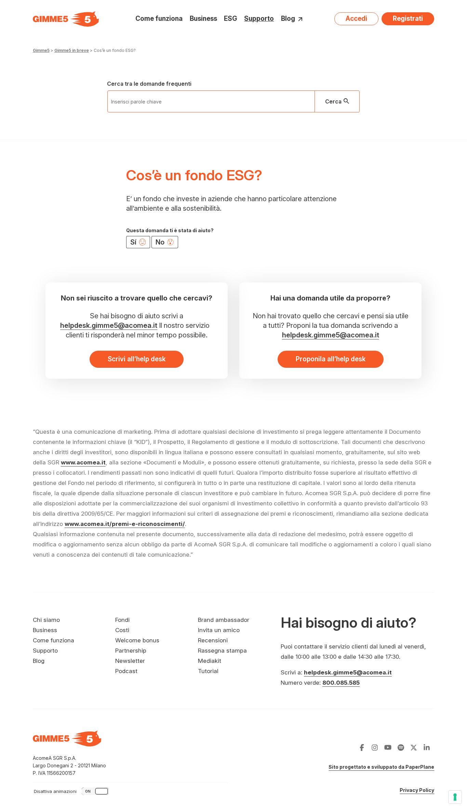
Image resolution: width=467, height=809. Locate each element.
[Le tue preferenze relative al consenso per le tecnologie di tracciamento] (455, 797)
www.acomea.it (83, 462)
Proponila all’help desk (330, 359)
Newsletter (130, 660)
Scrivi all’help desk (136, 359)
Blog (288, 19)
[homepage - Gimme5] (67, 742)
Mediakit (209, 660)
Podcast (126, 671)
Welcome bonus (137, 640)
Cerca (333, 101)
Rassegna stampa (222, 650)
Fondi (122, 619)
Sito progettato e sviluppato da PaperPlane (381, 767)
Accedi (356, 19)
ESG (230, 19)
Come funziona (159, 19)
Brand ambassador (223, 619)
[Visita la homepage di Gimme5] (66, 19)
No (161, 242)
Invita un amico (219, 630)
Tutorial (208, 671)
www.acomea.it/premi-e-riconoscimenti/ (125, 523)
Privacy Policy (417, 790)
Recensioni (213, 640)
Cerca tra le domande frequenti (149, 83)
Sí (134, 242)
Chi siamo (46, 619)
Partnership (130, 650)
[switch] (72, 791)
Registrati (408, 19)
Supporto (259, 19)
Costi (122, 630)
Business (203, 19)
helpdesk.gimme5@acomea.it (108, 325)
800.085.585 (341, 682)
